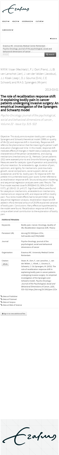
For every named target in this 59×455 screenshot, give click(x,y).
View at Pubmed (9, 299)
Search (51, 54)
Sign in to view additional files (14, 314)
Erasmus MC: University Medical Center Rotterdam (24, 46)
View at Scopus (8, 302)
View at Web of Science (12, 305)
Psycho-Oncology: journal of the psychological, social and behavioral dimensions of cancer (36, 244)
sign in (54, 39)
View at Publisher (9, 296)
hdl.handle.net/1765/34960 (32, 236)
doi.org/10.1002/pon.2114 (32, 233)
